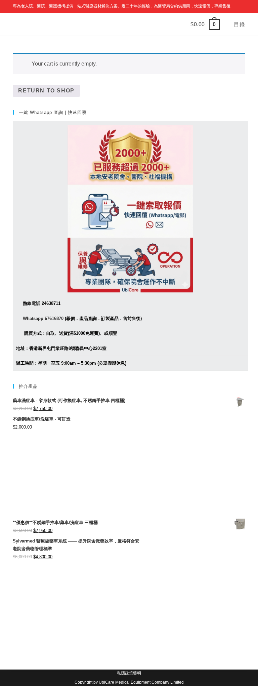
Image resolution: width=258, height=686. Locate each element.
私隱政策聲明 (129, 673)
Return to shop (46, 90)
